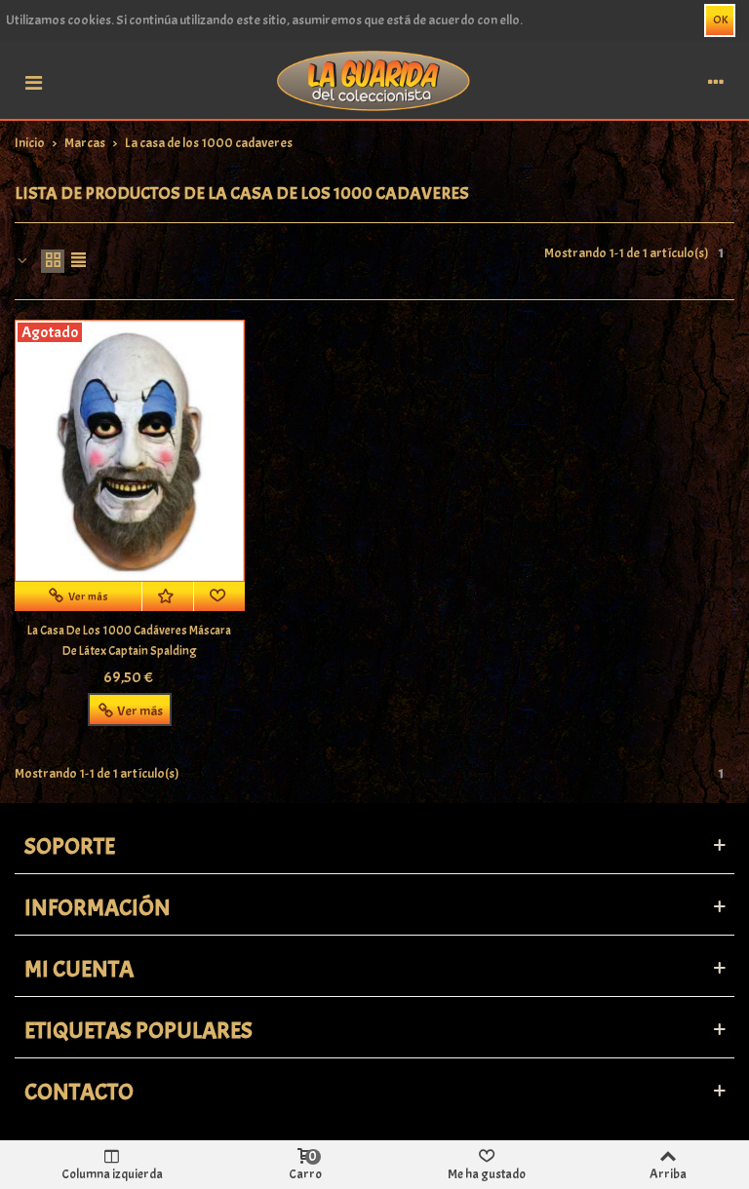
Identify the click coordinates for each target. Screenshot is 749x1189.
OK (720, 19)
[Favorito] (219, 596)
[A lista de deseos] (168, 596)
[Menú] (33, 79)
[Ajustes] (715, 79)
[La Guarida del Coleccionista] (374, 79)
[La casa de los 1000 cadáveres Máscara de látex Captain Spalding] (130, 451)
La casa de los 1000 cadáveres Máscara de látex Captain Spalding (129, 641)
